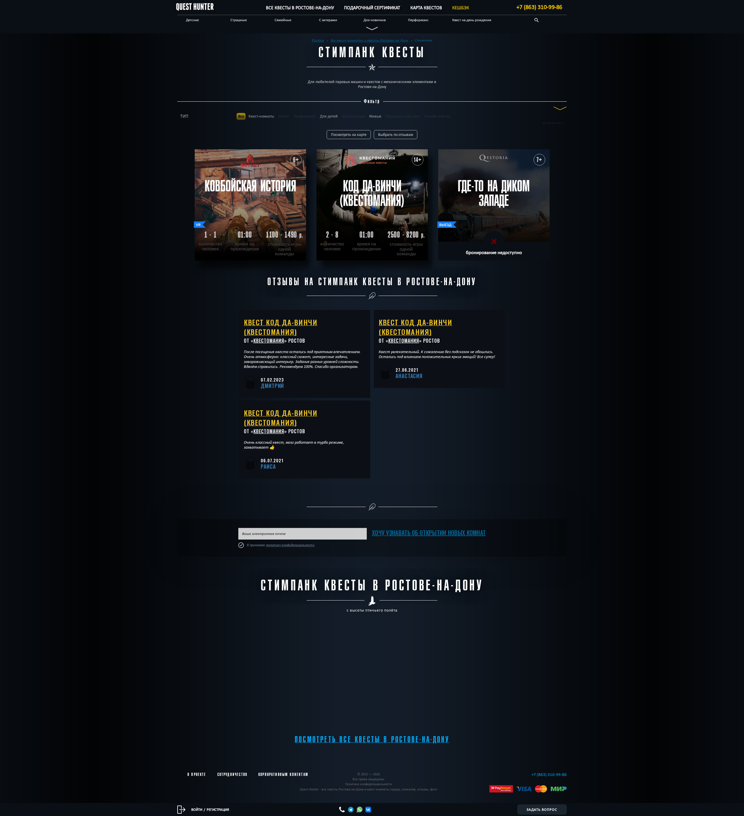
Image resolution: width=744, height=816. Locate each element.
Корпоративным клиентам (283, 774)
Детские (192, 19)
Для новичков (375, 19)
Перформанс (418, 19)
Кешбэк (460, 7)
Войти (196, 809)
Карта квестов (426, 7)
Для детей (329, 116)
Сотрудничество (232, 774)
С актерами (328, 19)
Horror (283, 116)
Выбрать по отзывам (395, 134)
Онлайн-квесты (437, 116)
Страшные (238, 19)
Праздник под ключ (403, 116)
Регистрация (218, 809)
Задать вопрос (542, 809)
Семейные (283, 19)
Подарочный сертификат (372, 7)
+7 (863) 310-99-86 (539, 7)
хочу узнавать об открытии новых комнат (429, 532)
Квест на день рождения (471, 19)
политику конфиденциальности (290, 545)
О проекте (196, 774)
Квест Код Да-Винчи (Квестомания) (280, 327)
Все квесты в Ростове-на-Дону (300, 7)
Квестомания (268, 340)
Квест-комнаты (261, 116)
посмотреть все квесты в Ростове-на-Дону (372, 739)
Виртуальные (353, 116)
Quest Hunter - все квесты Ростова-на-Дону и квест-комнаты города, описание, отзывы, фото (368, 789)
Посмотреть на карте (348, 134)
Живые (375, 116)
